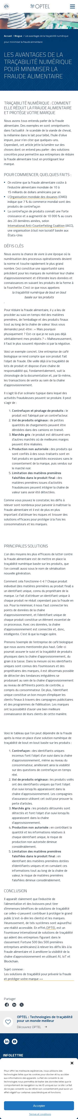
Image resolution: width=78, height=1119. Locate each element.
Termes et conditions (40, 1114)
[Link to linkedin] (6, 1042)
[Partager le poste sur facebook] (7, 1005)
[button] (72, 1063)
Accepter (39, 1105)
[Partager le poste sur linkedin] (14, 1005)
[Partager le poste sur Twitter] (21, 1005)
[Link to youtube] (14, 1042)
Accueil (8, 36)
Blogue (18, 36)
